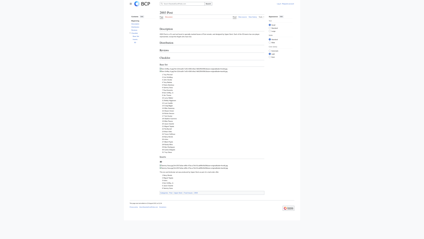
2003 (196, 193)
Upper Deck (178, 193)
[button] (130, 4)
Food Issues (188, 193)
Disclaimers (162, 207)
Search (208, 4)
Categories (164, 193)
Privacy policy (134, 207)
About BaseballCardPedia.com (148, 207)
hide (142, 16)
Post (170, 193)
